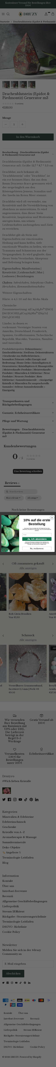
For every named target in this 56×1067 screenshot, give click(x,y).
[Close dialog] (52, 518)
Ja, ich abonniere (37, 539)
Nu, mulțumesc (37, 548)
